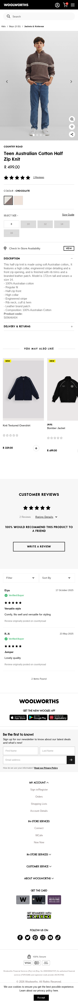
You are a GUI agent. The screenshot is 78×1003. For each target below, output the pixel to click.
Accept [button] (41, 997)
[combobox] (42, 17)
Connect (39, 828)
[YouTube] (50, 937)
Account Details (39, 810)
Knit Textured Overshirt (16, 425)
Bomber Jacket (56, 428)
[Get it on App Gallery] (58, 717)
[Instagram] (42, 937)
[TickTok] (58, 937)
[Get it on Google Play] (38, 717)
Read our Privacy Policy (46, 768)
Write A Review (39, 546)
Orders (39, 796)
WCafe (39, 835)
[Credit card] (38, 899)
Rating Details (44, 517)
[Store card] (23, 899)
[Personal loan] (54, 899)
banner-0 (34, 135)
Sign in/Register (39, 789)
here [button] (55, 990)
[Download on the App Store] (18, 717)
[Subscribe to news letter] (71, 760)
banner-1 (37, 135)
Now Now (39, 842)
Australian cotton (58, 264)
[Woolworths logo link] (16, 5)
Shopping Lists (39, 803)
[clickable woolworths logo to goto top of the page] (39, 701)
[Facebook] (20, 937)
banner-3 (44, 135)
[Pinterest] (35, 937)
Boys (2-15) (15, 26)
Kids (4, 26)
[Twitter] (27, 937)
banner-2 (41, 135)
